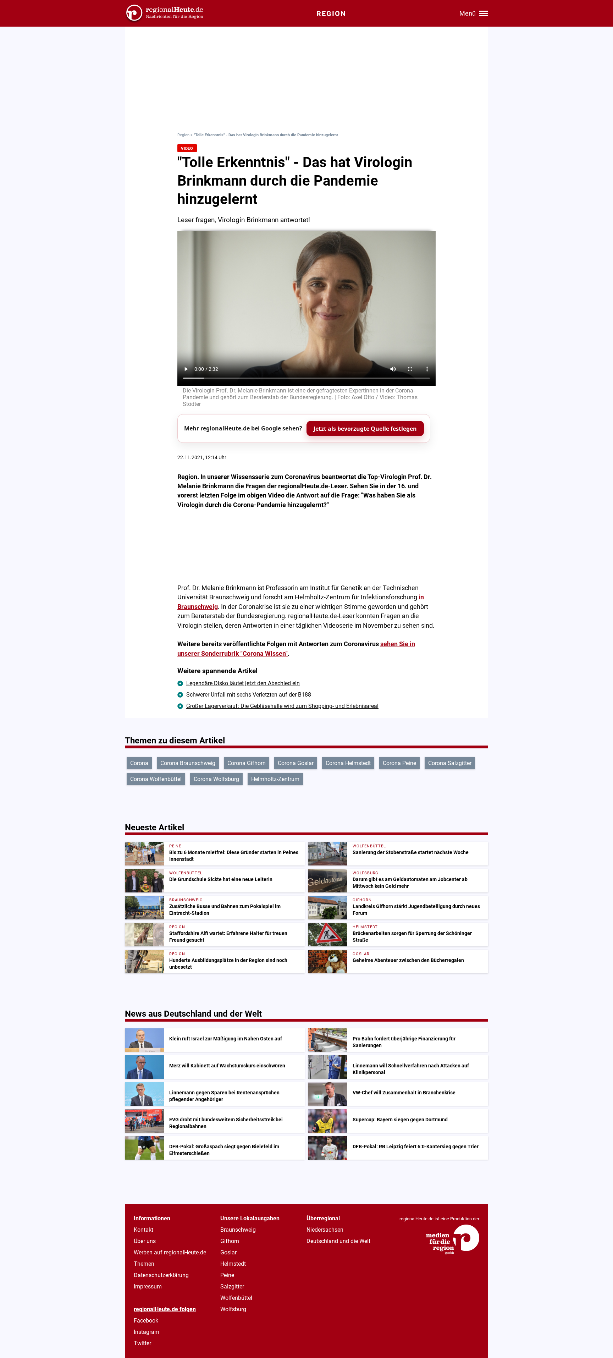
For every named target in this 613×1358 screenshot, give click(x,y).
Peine (227, 1275)
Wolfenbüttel (236, 1297)
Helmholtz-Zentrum (275, 779)
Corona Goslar (296, 763)
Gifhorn (229, 1241)
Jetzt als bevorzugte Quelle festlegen (365, 429)
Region (183, 135)
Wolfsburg (233, 1309)
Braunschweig (238, 1229)
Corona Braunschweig (187, 763)
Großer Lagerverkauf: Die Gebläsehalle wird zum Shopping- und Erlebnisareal (282, 706)
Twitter (142, 1343)
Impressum (148, 1286)
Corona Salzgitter (449, 763)
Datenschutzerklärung (161, 1275)
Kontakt (143, 1229)
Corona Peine (399, 763)
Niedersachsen (324, 1229)
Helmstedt (233, 1263)
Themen (144, 1263)
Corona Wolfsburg (216, 779)
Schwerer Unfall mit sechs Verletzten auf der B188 (248, 694)
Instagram (146, 1332)
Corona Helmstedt (348, 763)
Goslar (228, 1252)
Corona (139, 763)
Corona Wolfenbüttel (156, 779)
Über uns (145, 1241)
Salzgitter (232, 1286)
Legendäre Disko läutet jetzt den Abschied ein (243, 683)
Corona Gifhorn (246, 763)
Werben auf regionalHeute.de (170, 1252)
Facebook (146, 1320)
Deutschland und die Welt (338, 1241)
